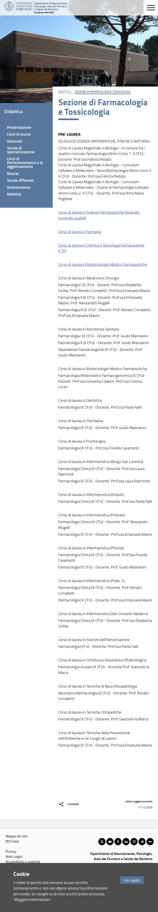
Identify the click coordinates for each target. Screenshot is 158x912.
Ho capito (132, 880)
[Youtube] (110, 841)
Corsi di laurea (19, 134)
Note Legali (14, 856)
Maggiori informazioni (32, 899)
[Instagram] (134, 841)
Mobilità (14, 194)
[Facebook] (118, 841)
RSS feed (12, 841)
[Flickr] (150, 841)
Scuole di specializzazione (21, 150)
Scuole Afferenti (20, 180)
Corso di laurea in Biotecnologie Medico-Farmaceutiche (102, 264)
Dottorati (14, 141)
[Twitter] (102, 841)
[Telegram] (142, 841)
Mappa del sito (17, 835)
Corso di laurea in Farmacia (79, 231)
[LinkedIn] (126, 841)
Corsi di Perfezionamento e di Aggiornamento (25, 162)
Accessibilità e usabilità (23, 861)
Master (13, 173)
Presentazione (19, 127)
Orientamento (18, 187)
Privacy (11, 851)
